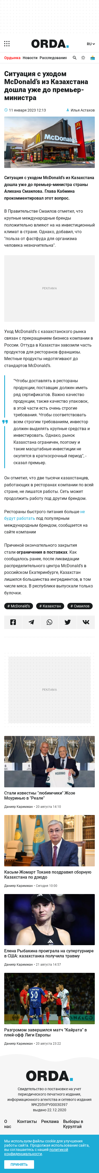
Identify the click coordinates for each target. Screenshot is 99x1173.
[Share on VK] (86, 622)
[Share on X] (68, 622)
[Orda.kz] (49, 1083)
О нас (7, 1124)
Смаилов (81, 606)
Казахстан (52, 606)
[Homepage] (50, 43)
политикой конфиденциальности (36, 1151)
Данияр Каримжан (18, 807)
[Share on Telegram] (31, 622)
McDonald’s (20, 606)
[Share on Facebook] (13, 622)
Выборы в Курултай (73, 1124)
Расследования (53, 58)
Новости (30, 58)
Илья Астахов (83, 110)
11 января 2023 (22, 110)
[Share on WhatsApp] (50, 622)
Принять (19, 1164)
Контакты (27, 1121)
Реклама (50, 1121)
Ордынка (12, 58)
